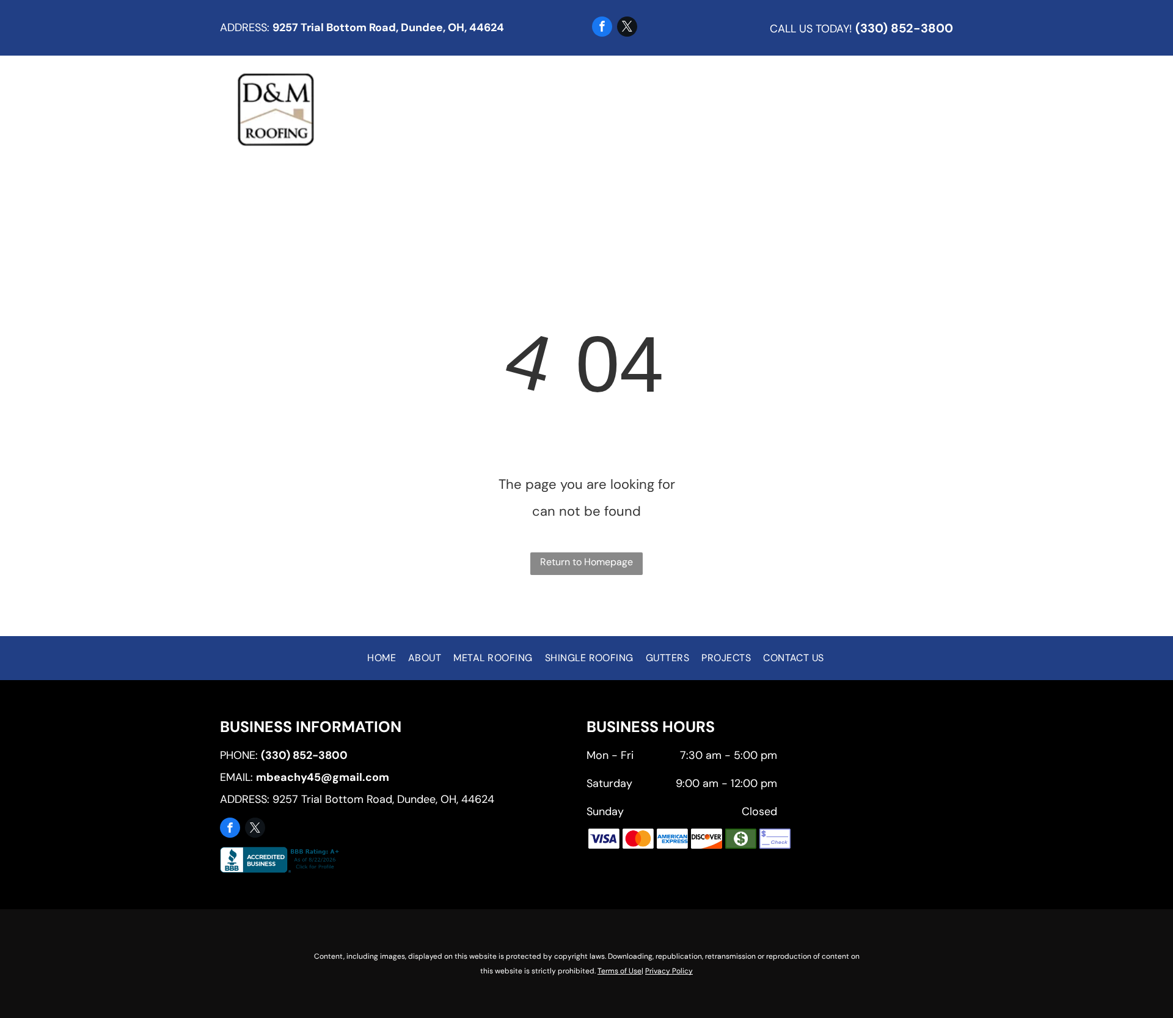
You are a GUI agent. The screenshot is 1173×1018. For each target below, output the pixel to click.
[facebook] (602, 28)
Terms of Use (619, 971)
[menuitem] (411, 109)
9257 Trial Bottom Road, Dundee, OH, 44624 (388, 27)
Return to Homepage (586, 561)
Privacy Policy (669, 971)
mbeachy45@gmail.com (322, 777)
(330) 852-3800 (904, 28)
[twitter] (627, 28)
